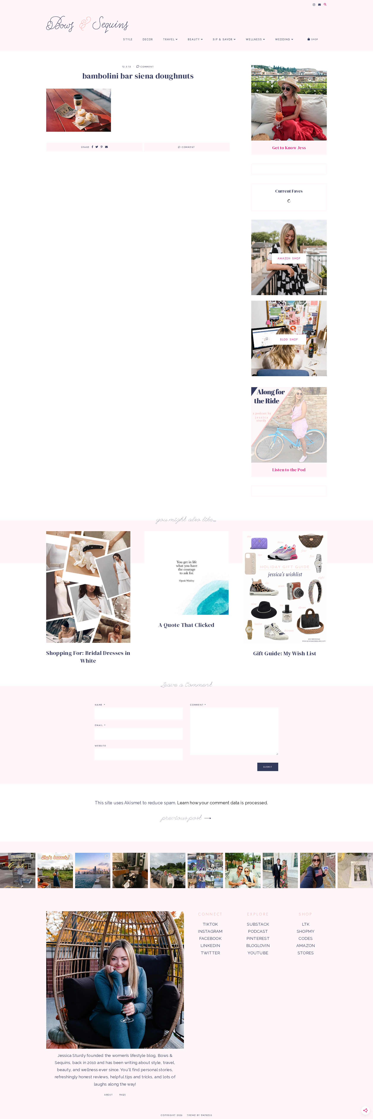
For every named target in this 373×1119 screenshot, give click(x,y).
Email (100, 725)
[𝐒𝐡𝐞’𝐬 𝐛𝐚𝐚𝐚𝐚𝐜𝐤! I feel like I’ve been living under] (55, 870)
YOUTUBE (258, 952)
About (108, 1094)
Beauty (194, 39)
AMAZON (305, 945)
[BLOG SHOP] (289, 374)
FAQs (122, 1094)
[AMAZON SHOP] (289, 293)
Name (100, 704)
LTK (306, 924)
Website (100, 745)
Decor (148, 39)
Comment (146, 66)
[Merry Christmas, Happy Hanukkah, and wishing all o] (355, 870)
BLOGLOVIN (258, 945)
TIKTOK (210, 924)
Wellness (254, 39)
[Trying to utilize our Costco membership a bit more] (17, 870)
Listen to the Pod (288, 470)
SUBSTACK (258, 924)
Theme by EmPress (199, 1115)
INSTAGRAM (210, 931)
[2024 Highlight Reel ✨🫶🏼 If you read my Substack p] (205, 870)
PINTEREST (258, 938)
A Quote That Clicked (186, 625)
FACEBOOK (210, 938)
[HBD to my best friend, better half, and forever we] (280, 870)
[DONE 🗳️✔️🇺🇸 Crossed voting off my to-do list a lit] (317, 870)
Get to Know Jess (289, 148)
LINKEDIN (210, 945)
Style (128, 39)
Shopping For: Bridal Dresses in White (88, 657)
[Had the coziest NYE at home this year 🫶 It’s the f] (130, 870)
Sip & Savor (223, 39)
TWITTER (210, 952)
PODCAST (258, 931)
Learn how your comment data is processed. (222, 802)
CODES (306, 938)
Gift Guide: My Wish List (284, 653)
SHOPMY (306, 931)
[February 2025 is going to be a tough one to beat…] (167, 870)
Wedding (283, 39)
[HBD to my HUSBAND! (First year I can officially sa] (243, 870)
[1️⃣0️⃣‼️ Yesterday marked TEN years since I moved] (93, 870)
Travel (169, 39)
